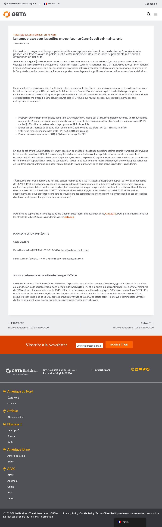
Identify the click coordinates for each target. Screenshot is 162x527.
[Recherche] (149, 14)
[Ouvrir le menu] (155, 14)
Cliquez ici (110, 213)
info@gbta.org (102, 369)
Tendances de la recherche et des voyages (34, 35)
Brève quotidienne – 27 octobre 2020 (28, 325)
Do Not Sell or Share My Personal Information (28, 516)
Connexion (151, 3)
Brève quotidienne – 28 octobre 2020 (133, 325)
